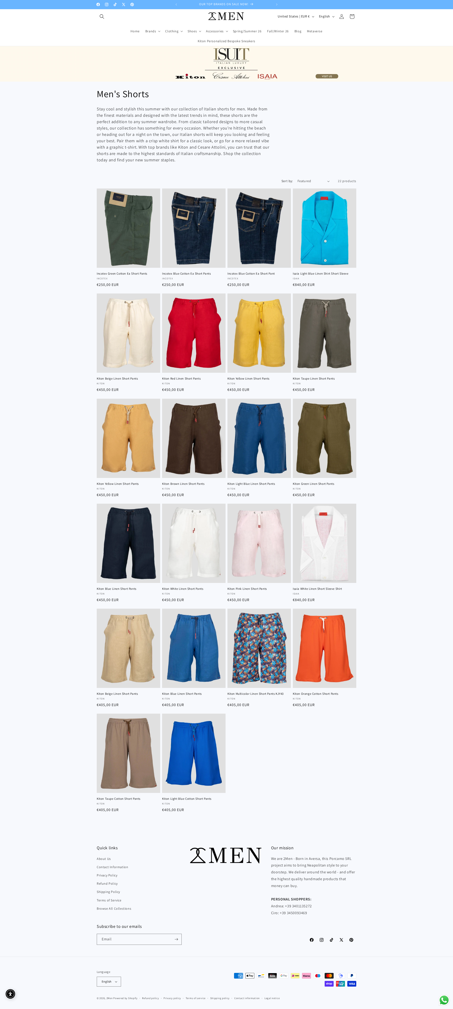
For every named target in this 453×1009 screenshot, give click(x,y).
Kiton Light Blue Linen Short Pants (251, 484)
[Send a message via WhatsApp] (444, 1000)
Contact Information (112, 867)
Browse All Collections (114, 908)
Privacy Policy (107, 875)
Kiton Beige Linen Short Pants (117, 379)
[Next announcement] (277, 4)
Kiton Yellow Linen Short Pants (248, 379)
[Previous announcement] (176, 4)
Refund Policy (107, 883)
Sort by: (287, 181)
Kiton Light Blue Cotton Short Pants (186, 799)
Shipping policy (220, 998)
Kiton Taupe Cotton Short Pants (118, 799)
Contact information (247, 998)
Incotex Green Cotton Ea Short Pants (122, 274)
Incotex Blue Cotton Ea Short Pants (186, 274)
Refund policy (150, 998)
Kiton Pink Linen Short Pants (247, 589)
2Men (109, 998)
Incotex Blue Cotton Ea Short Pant (251, 274)
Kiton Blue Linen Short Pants (116, 589)
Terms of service (196, 998)
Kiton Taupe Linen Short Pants (314, 379)
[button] (102, 16)
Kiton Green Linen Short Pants (313, 484)
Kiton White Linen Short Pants (182, 589)
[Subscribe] (176, 939)
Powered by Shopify (125, 998)
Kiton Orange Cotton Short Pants (315, 694)
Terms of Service (109, 900)
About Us (104, 859)
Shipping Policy (108, 892)
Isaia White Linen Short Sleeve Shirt (317, 589)
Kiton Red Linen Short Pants (181, 379)
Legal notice (272, 998)
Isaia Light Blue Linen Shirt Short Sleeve (320, 274)
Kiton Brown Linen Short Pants (183, 484)
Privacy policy (172, 998)
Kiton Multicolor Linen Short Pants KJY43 (255, 694)
